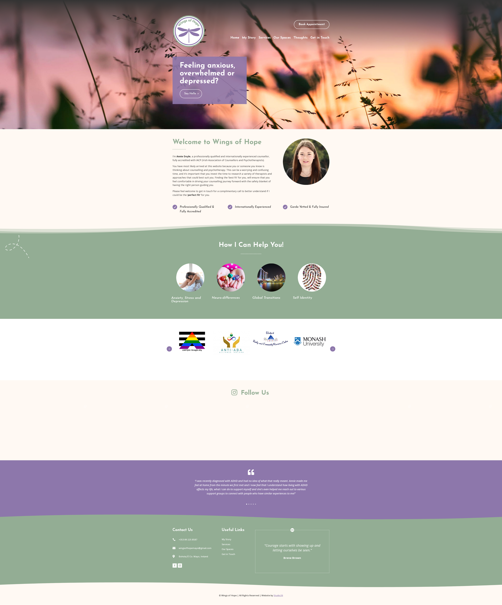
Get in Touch (319, 38)
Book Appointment (312, 24)
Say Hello (190, 93)
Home (234, 38)
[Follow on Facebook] (175, 565)
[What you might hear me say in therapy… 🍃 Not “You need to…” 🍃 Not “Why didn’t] (48, 443)
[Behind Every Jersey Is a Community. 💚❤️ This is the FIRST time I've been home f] (372, 443)
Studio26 (278, 595)
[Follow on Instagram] (180, 565)
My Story (249, 38)
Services (265, 38)
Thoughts (300, 38)
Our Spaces (282, 38)
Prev (169, 349)
